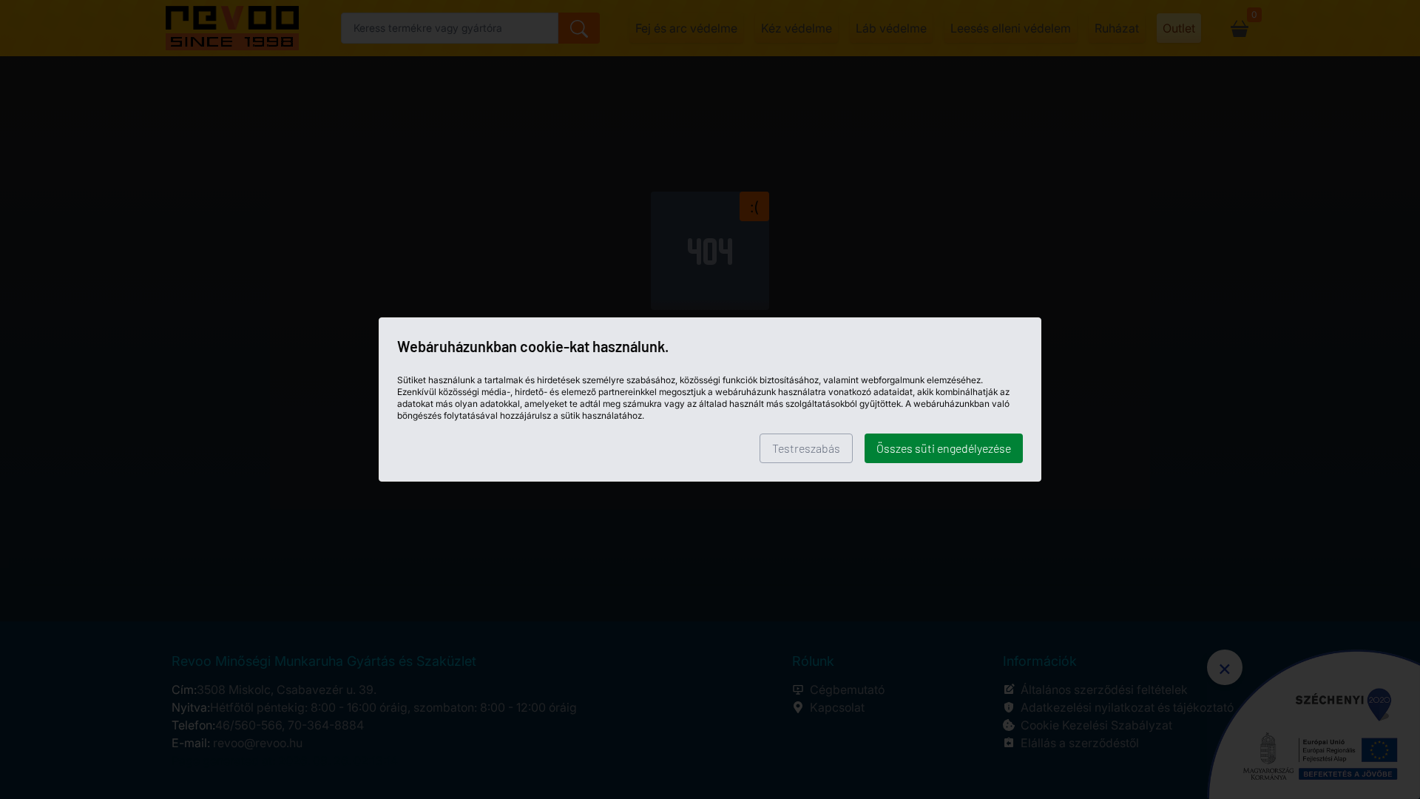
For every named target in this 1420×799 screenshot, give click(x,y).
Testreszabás (806, 448)
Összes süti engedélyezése (943, 448)
